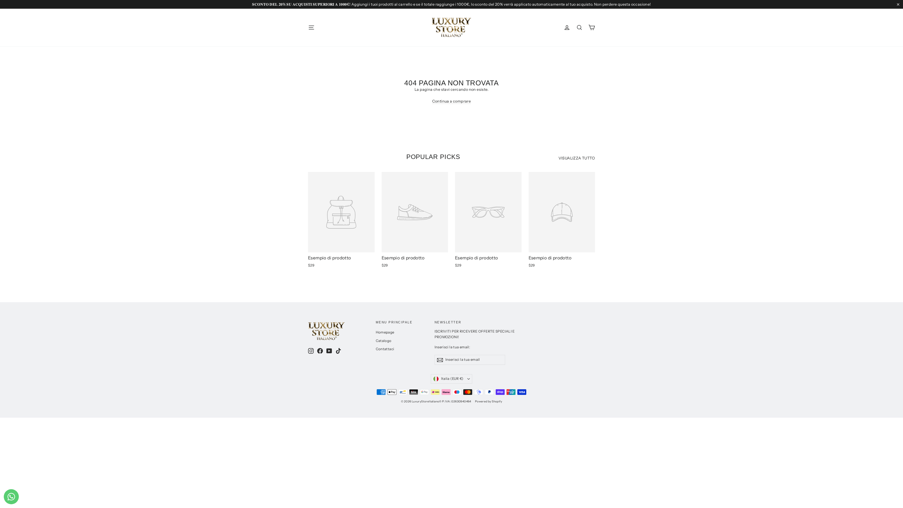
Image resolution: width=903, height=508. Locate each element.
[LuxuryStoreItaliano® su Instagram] (311, 351)
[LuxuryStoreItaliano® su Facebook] (320, 351)
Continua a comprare (451, 101)
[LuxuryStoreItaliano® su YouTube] (329, 351)
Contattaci (385, 349)
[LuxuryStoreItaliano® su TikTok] (338, 351)
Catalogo (384, 341)
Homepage (385, 332)
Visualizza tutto (576, 158)
